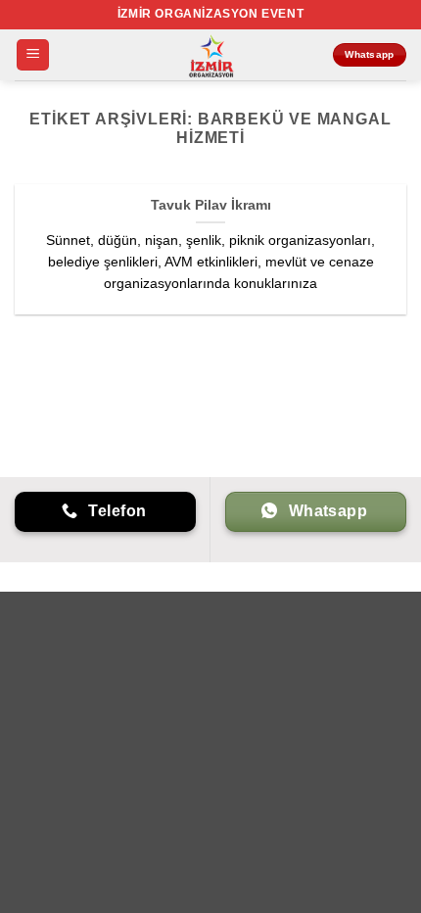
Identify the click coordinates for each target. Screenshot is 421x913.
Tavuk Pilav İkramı (211, 205)
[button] (33, 55)
